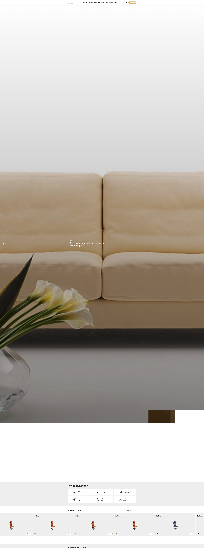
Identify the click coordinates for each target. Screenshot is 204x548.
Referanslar (111, 2)
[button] (3, 243)
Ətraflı (28, 533)
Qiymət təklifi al (132, 2)
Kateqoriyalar (96, 2)
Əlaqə (116, 2)
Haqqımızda (84, 2)
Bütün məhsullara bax (131, 510)
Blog (107, 2)
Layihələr (103, 2)
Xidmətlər (90, 2)
